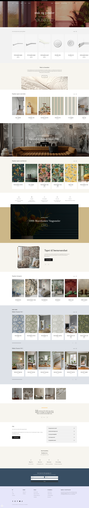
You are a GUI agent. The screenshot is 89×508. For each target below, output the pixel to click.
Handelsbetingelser (50, 495)
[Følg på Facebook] (12, 501)
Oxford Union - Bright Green (18, 372)
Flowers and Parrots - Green (84, 184)
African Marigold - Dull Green (31, 335)
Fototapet (17, 3)
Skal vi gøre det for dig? (64, 3)
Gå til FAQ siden (16, 437)
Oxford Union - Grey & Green (58, 372)
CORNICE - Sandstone (84, 299)
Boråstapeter (84, 116)
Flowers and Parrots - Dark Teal (18, 184)
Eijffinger (31, 116)
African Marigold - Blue (18, 335)
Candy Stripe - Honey (31, 117)
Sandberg (18, 116)
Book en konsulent (36, 493)
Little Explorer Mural (18, 299)
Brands (29, 3)
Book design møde (57, 3)
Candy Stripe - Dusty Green (44, 117)
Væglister (44, 19)
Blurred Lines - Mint (57, 117)
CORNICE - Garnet (70, 299)
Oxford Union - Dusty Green (44, 372)
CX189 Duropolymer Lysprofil (44, 55)
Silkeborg (24, 493)
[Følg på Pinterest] (17, 501)
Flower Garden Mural (44, 299)
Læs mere (44, 76)
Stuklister (38, 19)
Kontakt (52, 3)
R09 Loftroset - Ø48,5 (58, 55)
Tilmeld (44, 481)
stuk (40, 16)
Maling (21, 3)
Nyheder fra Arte (44, 143)
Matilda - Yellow (71, 184)
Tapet (12, 3)
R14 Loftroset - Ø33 (71, 55)
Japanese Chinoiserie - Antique (31, 299)
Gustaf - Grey (84, 117)
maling (66, 493)
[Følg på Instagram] (15, 501)
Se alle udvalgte (48, 259)
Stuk (25, 3)
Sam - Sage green (70, 117)
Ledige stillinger (50, 493)
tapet (62, 493)
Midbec (71, 183)
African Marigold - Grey (44, 335)
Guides (13, 493)
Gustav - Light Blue (18, 117)
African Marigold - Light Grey (58, 335)
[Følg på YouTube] (19, 501)
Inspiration (13, 495)
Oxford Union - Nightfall (84, 372)
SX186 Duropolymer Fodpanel (84, 55)
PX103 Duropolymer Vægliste (18, 55)
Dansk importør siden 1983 (44, 0)
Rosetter (50, 19)
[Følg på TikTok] (22, 501)
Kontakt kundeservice (37, 495)
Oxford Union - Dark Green (31, 372)
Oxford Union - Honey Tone (71, 372)
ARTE (31, 183)
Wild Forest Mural (57, 299)
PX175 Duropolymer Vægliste (31, 55)
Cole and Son (31, 298)
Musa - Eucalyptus (31, 184)
